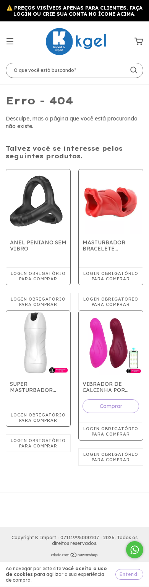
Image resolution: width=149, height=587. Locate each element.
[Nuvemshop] (75, 556)
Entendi (129, 574)
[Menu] (10, 41)
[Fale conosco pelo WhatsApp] (134, 549)
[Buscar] (133, 70)
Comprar (111, 406)
